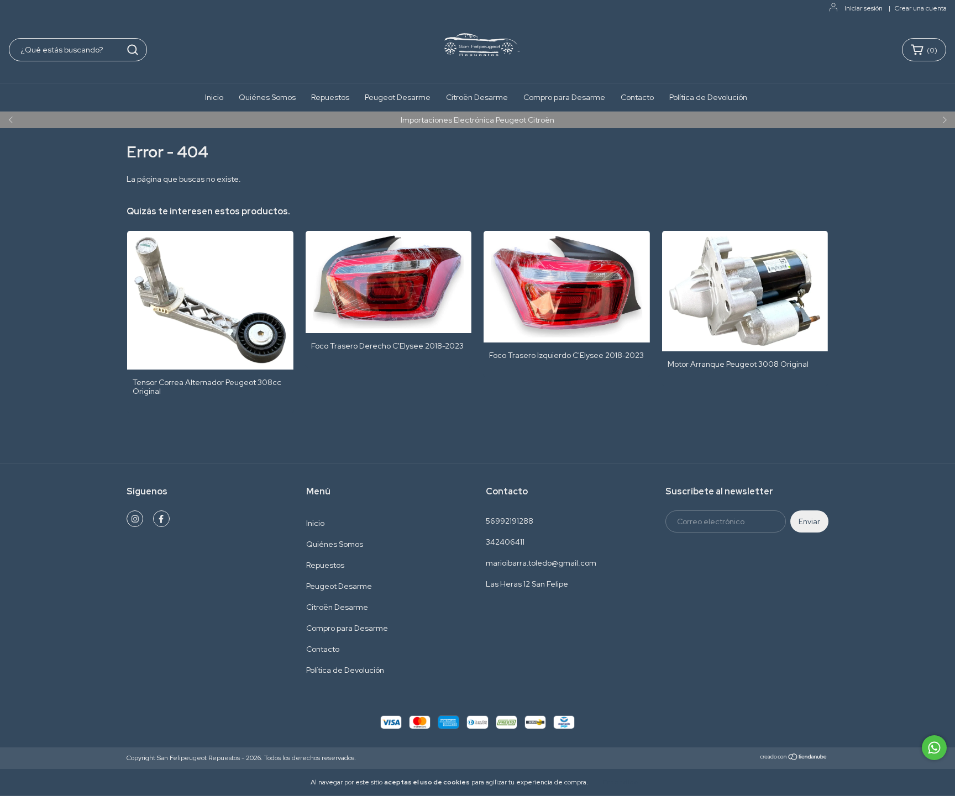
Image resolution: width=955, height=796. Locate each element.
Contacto (637, 97)
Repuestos (330, 97)
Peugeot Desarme (398, 97)
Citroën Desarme (477, 97)
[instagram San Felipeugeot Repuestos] (135, 518)
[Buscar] (133, 50)
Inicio (214, 97)
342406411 (505, 542)
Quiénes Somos (267, 97)
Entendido (620, 782)
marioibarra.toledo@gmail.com (541, 563)
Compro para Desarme (564, 97)
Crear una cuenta (921, 8)
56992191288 (509, 521)
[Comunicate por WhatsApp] (934, 747)
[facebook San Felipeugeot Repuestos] (161, 518)
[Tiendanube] (793, 758)
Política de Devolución (708, 97)
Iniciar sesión (863, 8)
